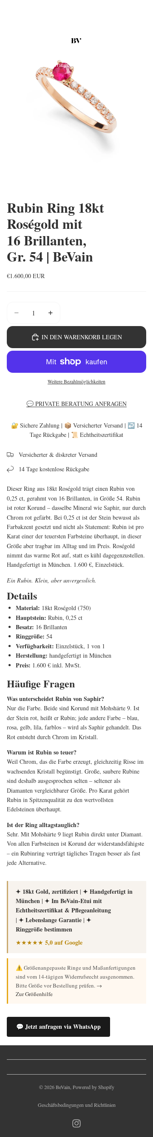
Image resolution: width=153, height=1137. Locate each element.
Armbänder (138, 64)
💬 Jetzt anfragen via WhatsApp (58, 1026)
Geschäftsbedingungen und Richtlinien (77, 1104)
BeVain (63, 1087)
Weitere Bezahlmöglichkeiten (76, 381)
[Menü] (10, 41)
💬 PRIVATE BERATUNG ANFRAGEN (76, 404)
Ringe (34, 64)
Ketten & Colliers (97, 64)
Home (13, 64)
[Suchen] (28, 40)
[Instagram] (76, 1123)
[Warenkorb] (142, 40)
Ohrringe (58, 64)
